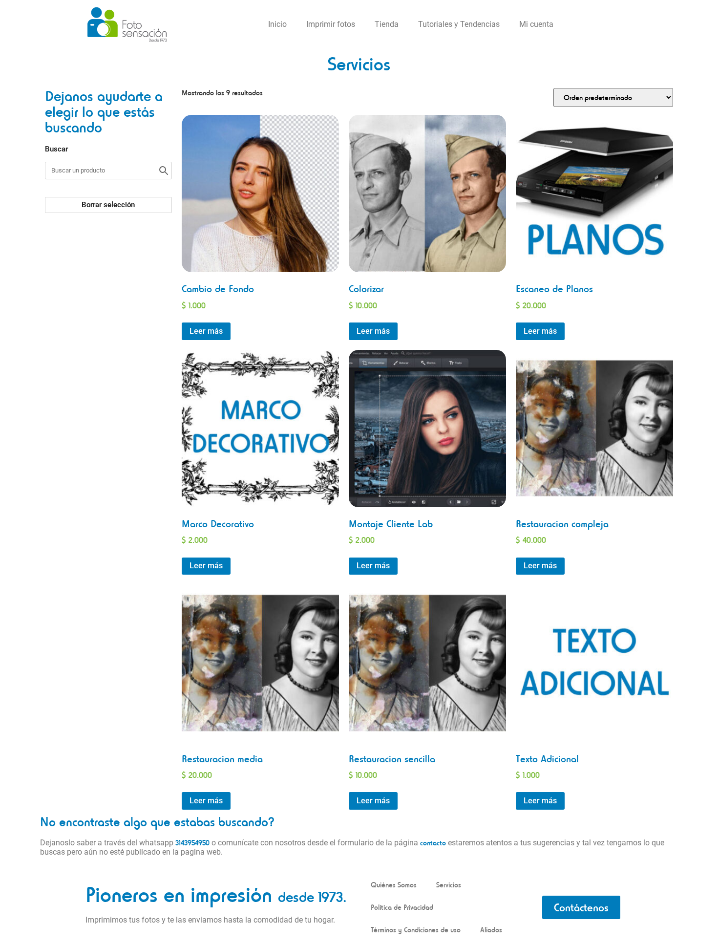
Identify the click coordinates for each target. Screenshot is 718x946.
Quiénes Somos (394, 884)
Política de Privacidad (402, 907)
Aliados (491, 929)
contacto (433, 842)
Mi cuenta (536, 24)
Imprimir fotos (330, 24)
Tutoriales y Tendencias (459, 24)
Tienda (387, 24)
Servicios (448, 884)
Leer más (206, 331)
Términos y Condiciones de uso (416, 929)
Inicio (277, 24)
